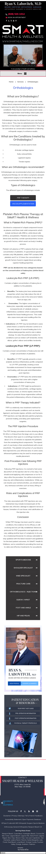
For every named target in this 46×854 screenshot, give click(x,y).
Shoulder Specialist (23, 568)
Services (20, 82)
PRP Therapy (23, 198)
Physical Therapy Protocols (25, 723)
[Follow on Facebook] (6, 21)
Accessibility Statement (13, 819)
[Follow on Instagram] (16, 21)
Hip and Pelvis (23, 616)
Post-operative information (25, 718)
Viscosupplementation (23, 204)
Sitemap (21, 816)
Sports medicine (23, 560)
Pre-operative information (25, 713)
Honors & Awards (29, 683)
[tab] (23, 197)
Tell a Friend (29, 816)
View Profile (14, 683)
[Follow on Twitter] (9, 21)
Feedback (38, 816)
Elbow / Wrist (23, 600)
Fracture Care (23, 584)
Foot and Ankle (23, 608)
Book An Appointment (17, 17)
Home (11, 82)
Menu (20, 73)
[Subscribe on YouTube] (13, 21)
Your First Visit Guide (26, 708)
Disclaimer (7, 816)
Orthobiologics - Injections (23, 592)
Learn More (40, 65)
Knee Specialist (23, 576)
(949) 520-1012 (16, 14)
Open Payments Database (31, 819)
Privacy (14, 816)
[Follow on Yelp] (11, 21)
